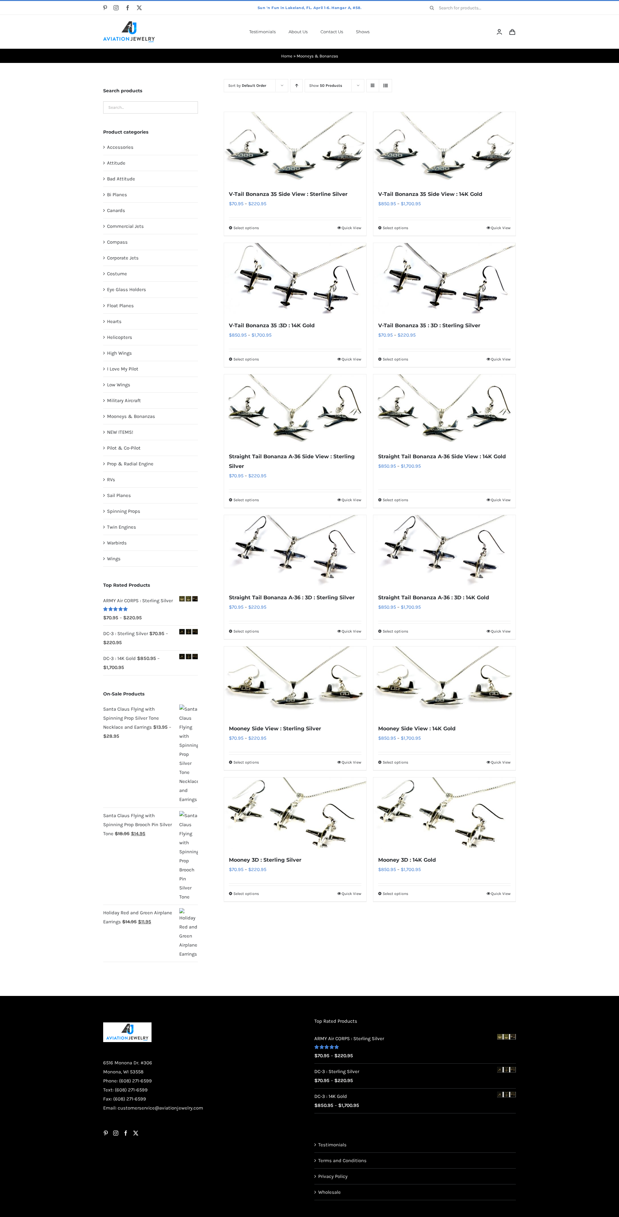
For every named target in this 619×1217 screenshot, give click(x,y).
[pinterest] (105, 7)
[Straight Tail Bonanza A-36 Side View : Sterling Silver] (295, 409)
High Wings (119, 353)
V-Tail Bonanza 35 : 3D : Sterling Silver (429, 325)
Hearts (114, 321)
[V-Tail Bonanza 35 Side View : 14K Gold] (444, 147)
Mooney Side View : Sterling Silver (275, 728)
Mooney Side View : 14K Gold (417, 728)
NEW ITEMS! (120, 432)
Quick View (351, 228)
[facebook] (127, 7)
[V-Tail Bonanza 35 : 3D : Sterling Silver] (444, 278)
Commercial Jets (125, 226)
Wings (114, 559)
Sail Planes (119, 495)
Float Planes (120, 306)
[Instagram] (115, 1133)
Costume (117, 274)
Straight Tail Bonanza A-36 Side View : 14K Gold (442, 456)
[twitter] (139, 7)
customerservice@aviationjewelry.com (160, 1108)
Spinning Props (123, 511)
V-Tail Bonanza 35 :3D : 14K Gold (272, 325)
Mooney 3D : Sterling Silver (265, 860)
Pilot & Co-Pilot (124, 448)
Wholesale (329, 1192)
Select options (246, 228)
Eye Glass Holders (126, 289)
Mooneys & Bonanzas (131, 416)
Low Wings (118, 385)
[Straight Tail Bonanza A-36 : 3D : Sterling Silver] (295, 550)
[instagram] (116, 7)
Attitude (116, 163)
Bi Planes (117, 195)
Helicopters (119, 337)
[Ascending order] (296, 85)
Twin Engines (121, 527)
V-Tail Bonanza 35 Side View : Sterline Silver (288, 194)
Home (286, 56)
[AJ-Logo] (129, 23)
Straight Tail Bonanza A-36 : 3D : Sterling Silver (292, 597)
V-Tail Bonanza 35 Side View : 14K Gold (430, 194)
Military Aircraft (124, 400)
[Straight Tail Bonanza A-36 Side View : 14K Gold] (444, 409)
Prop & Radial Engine (130, 464)
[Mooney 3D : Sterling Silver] (295, 812)
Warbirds (117, 543)
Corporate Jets (123, 258)
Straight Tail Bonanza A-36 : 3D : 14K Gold (433, 597)
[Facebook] (125, 1133)
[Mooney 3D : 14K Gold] (444, 812)
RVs (111, 479)
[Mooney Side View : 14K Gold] (444, 681)
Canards (116, 210)
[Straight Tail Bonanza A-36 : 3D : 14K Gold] (444, 550)
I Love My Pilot (122, 369)
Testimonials (332, 1145)
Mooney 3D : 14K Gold (407, 860)
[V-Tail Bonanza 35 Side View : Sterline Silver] (295, 147)
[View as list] (385, 85)
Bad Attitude (121, 179)
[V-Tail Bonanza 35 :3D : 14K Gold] (295, 278)
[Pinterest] (105, 1133)
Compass (117, 242)
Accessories (120, 147)
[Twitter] (135, 1133)
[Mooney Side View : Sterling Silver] (295, 681)
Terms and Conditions (342, 1160)
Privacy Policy (333, 1176)
